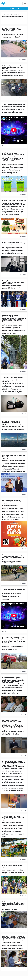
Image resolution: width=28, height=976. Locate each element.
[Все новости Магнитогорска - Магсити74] (3, 3)
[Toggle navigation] (24, 3)
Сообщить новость (14, 8)
